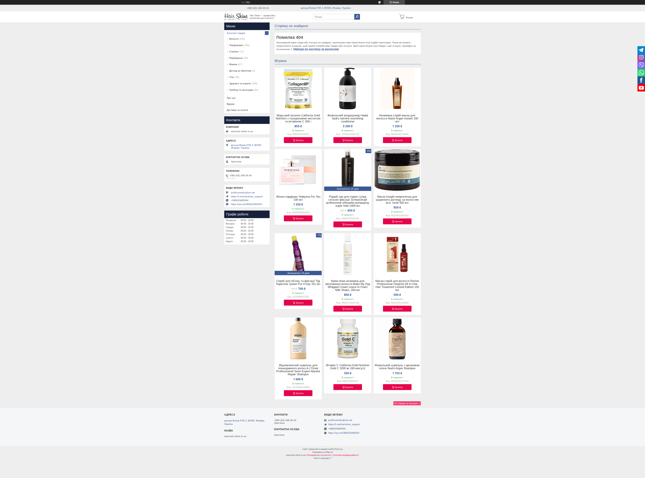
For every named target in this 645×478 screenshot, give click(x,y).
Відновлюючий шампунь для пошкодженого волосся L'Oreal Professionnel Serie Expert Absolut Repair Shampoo (298, 370)
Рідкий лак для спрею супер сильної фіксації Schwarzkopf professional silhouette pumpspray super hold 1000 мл (347, 201)
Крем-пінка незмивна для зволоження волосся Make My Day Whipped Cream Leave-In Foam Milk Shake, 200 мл (347, 286)
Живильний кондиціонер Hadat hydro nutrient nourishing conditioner (347, 118)
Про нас (231, 98)
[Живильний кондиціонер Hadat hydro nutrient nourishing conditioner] (347, 89)
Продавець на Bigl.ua (322, 452)
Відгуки (230, 104)
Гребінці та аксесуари (241, 89)
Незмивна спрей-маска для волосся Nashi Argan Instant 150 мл (397, 118)
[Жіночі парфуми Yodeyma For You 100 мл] (298, 170)
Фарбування (236, 58)
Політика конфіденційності (346, 455)
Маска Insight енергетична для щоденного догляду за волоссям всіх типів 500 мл (397, 199)
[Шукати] (357, 17)
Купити (300, 140)
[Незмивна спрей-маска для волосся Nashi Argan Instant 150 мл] (397, 89)
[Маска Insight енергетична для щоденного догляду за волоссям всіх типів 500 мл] (397, 170)
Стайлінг (234, 51)
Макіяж (233, 64)
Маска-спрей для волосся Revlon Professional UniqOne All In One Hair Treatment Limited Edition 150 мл (397, 286)
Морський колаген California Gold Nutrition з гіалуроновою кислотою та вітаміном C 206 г (298, 118)
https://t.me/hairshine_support (247, 196)
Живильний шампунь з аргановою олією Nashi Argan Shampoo (397, 367)
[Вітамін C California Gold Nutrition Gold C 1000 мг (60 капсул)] (347, 338)
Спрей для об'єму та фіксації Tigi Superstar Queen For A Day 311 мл (298, 283)
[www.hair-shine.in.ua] (236, 16)
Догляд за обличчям (240, 70)
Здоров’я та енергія (240, 83)
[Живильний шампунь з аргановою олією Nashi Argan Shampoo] (397, 338)
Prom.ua (338, 449)
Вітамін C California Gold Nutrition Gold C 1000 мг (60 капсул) (347, 367)
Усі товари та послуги (406, 403)
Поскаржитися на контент (319, 455)
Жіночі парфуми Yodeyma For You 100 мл (298, 198)
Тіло (231, 77)
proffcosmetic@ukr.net (243, 192)
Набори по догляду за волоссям (316, 49)
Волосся (234, 38)
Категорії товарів (236, 33)
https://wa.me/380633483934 (246, 204)
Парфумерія (236, 45)
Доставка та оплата (237, 110)
